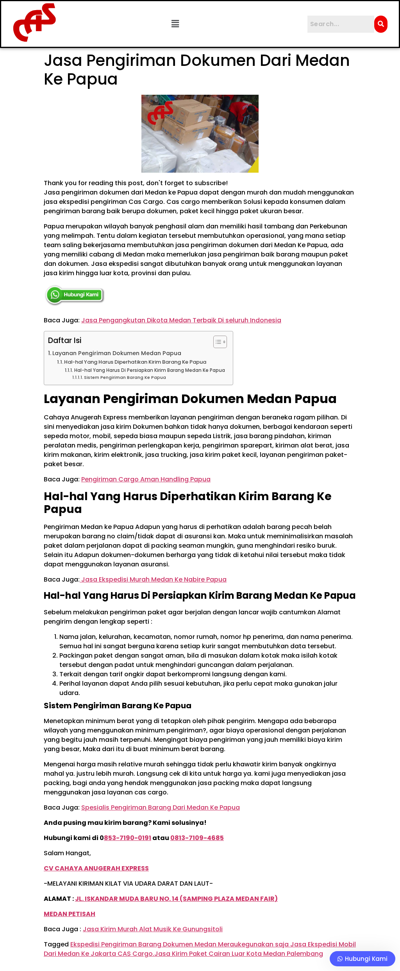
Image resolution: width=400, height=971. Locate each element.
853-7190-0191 (127, 837)
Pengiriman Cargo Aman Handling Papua (146, 479)
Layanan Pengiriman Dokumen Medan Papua (116, 353)
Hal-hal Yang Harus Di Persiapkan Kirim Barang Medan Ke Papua (149, 370)
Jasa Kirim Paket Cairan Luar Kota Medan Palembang (238, 953)
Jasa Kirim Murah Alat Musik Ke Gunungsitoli (153, 929)
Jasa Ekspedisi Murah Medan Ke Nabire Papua (153, 579)
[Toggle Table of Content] (216, 341)
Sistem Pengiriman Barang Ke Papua (125, 377)
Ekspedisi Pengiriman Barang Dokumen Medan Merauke (157, 944)
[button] (175, 23)
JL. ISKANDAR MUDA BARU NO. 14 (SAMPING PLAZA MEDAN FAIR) (176, 898)
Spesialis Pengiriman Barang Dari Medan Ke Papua (160, 807)
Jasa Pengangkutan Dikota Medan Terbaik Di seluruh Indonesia (181, 320)
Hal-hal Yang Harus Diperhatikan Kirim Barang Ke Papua (135, 362)
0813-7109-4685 (197, 837)
